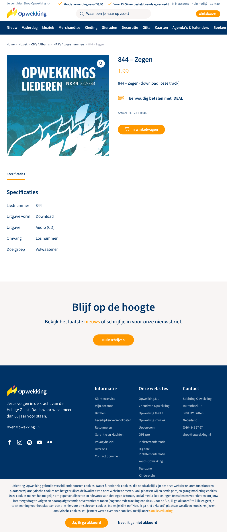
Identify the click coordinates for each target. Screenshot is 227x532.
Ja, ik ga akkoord (86, 522)
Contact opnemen (107, 456)
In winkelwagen (144, 129)
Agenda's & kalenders (190, 27)
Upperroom (147, 427)
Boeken (219, 27)
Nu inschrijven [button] (113, 340)
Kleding (91, 27)
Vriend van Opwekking (154, 406)
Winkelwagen (208, 14)
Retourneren (103, 427)
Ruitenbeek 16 (192, 406)
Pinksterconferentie (152, 442)
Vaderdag (30, 27)
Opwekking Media (151, 413)
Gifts (146, 27)
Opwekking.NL (149, 398)
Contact (215, 4)
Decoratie (130, 27)
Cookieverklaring (161, 511)
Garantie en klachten (109, 434)
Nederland (190, 420)
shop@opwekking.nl (197, 434)
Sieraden (109, 27)
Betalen (100, 413)
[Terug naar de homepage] (27, 13)
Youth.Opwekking (151, 461)
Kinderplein (147, 475)
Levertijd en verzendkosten (113, 420)
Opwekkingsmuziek (152, 420)
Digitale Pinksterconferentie (152, 451)
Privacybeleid (104, 442)
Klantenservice (105, 398)
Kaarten (161, 27)
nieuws (92, 322)
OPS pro (144, 434)
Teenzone (145, 468)
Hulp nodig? (199, 4)
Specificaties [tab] (16, 174)
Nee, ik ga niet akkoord (137, 522)
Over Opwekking (21, 427)
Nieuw (12, 27)
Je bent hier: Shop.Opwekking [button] (27, 4)
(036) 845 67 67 (193, 427)
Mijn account (180, 4)
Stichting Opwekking (197, 398)
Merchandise (69, 27)
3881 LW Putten (193, 413)
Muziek (48, 27)
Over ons (101, 449)
